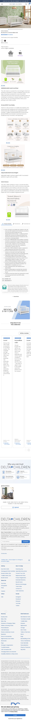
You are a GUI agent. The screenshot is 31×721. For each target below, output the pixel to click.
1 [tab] (8, 29)
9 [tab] (15, 29)
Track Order (19, 586)
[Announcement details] (29, 560)
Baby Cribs (3, 619)
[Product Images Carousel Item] (15, 17)
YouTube (18, 603)
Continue (25, 541)
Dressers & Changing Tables (8, 623)
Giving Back (4, 585)
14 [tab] (19, 29)
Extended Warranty (20, 580)
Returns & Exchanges (21, 584)
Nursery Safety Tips (6, 573)
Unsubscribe (4, 553)
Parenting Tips (19, 569)
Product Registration (21, 577)
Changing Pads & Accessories (8, 651)
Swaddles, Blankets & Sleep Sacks (9, 654)
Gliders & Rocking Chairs (7, 625)
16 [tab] (21, 29)
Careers (3, 591)
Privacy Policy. (14, 711)
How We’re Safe (5, 569)
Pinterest (18, 601)
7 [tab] (13, 29)
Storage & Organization (7, 645)
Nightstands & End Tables (7, 638)
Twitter (17, 605)
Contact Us (18, 588)
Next (29, 450)
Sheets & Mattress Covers (7, 632)
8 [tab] (14, 29)
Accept (15, 715)
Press (2, 587)
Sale (2, 597)
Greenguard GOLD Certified (8, 571)
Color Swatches (20, 591)
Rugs (2, 643)
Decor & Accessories (6, 636)
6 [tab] (12, 29)
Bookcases (3, 641)
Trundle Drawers (5, 647)
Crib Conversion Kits (6, 649)
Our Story (3, 583)
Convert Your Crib (20, 573)
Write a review (24, 333)
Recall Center (4, 577)
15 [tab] (20, 29)
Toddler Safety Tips (6, 575)
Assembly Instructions (21, 571)
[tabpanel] (15, 17)
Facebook (18, 599)
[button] (4, 34)
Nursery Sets (4, 617)
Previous (26, 450)
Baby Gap (3, 621)
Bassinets (3, 634)
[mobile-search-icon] (26, 4)
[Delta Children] (15, 519)
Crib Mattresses (5, 630)
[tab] (6, 223)
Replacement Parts (20, 575)
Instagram (18, 597)
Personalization (5, 627)
